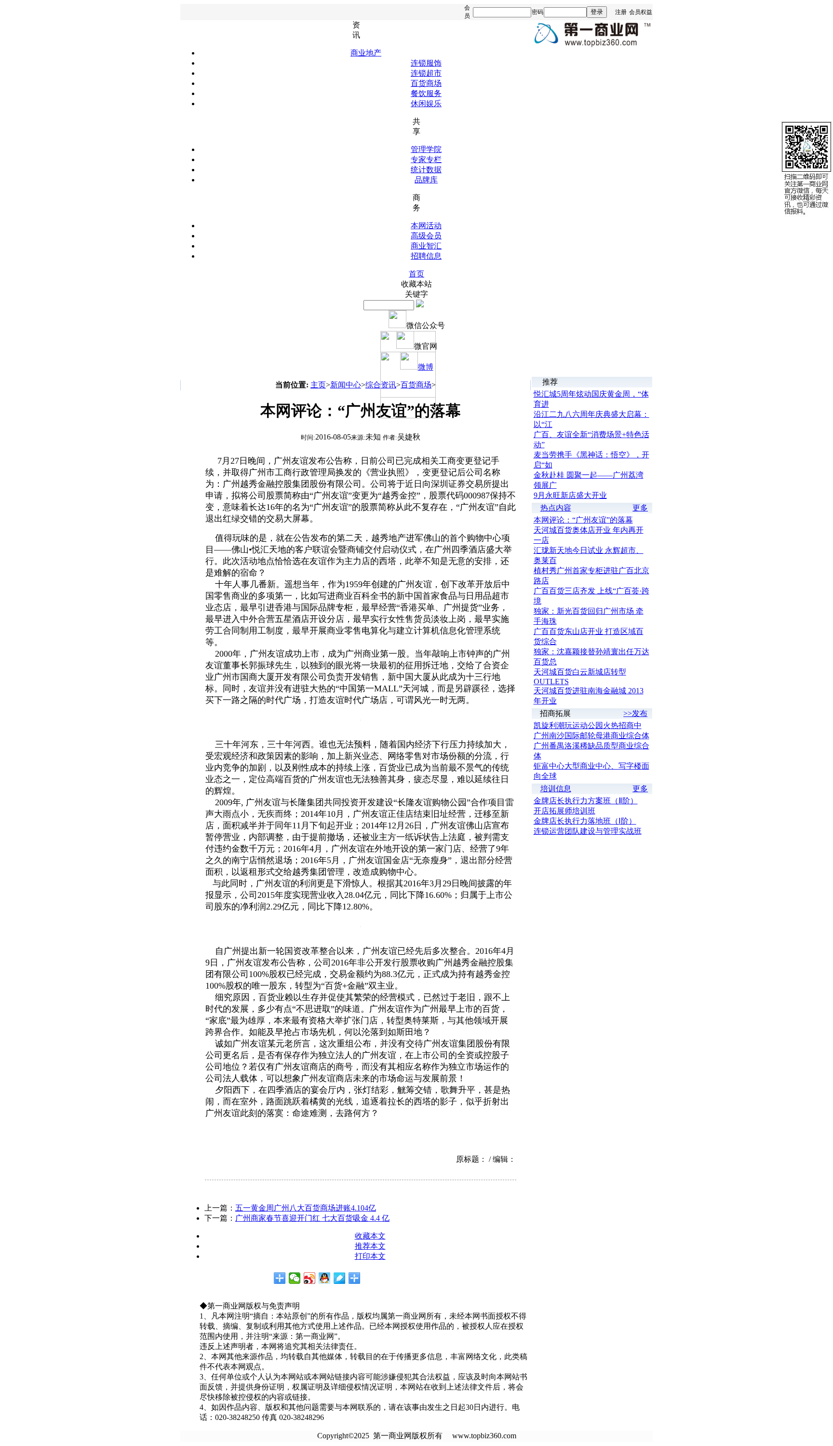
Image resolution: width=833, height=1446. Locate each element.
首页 (416, 274)
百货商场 (426, 83)
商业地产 (365, 53)
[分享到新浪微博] (310, 1278)
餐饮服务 (426, 93)
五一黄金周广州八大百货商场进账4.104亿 (305, 1208)
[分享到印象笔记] (355, 1278)
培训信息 (555, 789)
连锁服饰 (426, 63)
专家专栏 (426, 159)
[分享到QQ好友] (325, 1278)
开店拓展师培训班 (564, 811)
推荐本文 (370, 1246)
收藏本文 (370, 1236)
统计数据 (426, 169)
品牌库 (426, 180)
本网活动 (426, 225)
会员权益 (640, 12)
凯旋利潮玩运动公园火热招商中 (588, 725)
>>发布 (635, 713)
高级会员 (426, 236)
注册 (621, 12)
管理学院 (426, 149)
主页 (318, 385)
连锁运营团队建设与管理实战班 (588, 831)
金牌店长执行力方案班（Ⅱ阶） (586, 801)
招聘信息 (426, 256)
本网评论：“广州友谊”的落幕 (583, 520)
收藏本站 (416, 284)
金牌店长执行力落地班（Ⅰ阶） (585, 821)
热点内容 (555, 508)
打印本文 (370, 1256)
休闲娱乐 (426, 103)
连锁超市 (426, 73)
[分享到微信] (295, 1278)
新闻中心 (345, 385)
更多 (640, 508)
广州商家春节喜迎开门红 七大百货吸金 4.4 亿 (312, 1218)
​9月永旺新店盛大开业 (570, 495)
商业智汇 (426, 246)
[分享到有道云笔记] (340, 1278)
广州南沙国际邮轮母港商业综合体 (591, 735)
